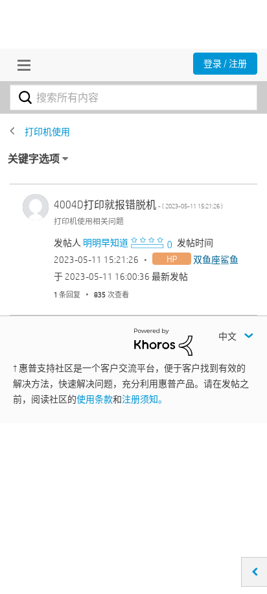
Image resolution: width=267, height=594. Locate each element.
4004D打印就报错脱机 (138, 205)
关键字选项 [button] (34, 159)
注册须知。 (144, 399)
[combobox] (133, 97)
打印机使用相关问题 (89, 221)
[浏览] (21, 65)
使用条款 (94, 399)
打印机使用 (47, 132)
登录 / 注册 (225, 63)
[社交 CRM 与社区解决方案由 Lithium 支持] (163, 341)
